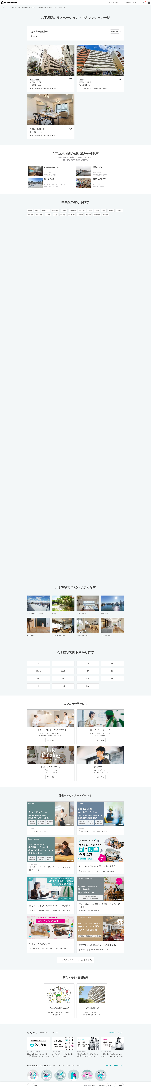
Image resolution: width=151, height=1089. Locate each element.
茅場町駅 (105, 215)
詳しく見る (50, 740)
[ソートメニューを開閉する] (29, 1085)
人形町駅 (119, 210)
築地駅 (97, 210)
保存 (120, 1085)
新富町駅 (64, 210)
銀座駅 (37, 210)
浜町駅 (55, 215)
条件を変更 (114, 31)
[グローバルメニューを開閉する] (148, 2)
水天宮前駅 (82, 210)
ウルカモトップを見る (116, 1033)
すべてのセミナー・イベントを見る (75, 960)
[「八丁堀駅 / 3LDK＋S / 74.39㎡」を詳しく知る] (50, 110)
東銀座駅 (62, 215)
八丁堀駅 (48, 215)
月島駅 (104, 210)
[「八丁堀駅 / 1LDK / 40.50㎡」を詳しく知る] (100, 60)
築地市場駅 (97, 215)
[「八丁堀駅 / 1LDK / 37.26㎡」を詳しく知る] (50, 60)
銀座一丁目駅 (45, 210)
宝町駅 (90, 210)
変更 (109, 1085)
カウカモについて (114, 2)
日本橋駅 (111, 210)
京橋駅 (30, 210)
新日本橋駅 (73, 210)
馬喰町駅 (30, 215)
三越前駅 (80, 215)
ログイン (132, 2)
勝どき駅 (88, 215)
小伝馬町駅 (55, 210)
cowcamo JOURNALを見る (115, 1065)
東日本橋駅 (71, 215)
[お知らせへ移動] (144, 2)
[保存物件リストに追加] (70, 79)
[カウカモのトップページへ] (9, 2)
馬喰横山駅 (39, 215)
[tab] (51, 123)
